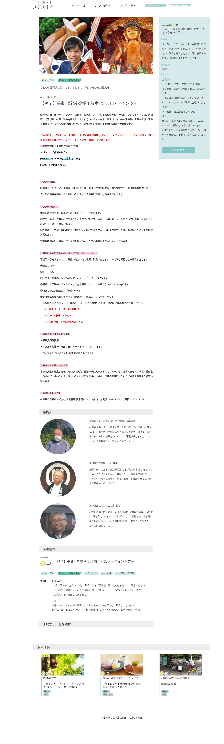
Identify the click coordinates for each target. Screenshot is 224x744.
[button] (41, 45)
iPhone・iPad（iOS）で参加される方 (61, 158)
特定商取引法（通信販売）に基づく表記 (122, 717)
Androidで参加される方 (54, 165)
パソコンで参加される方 (55, 152)
